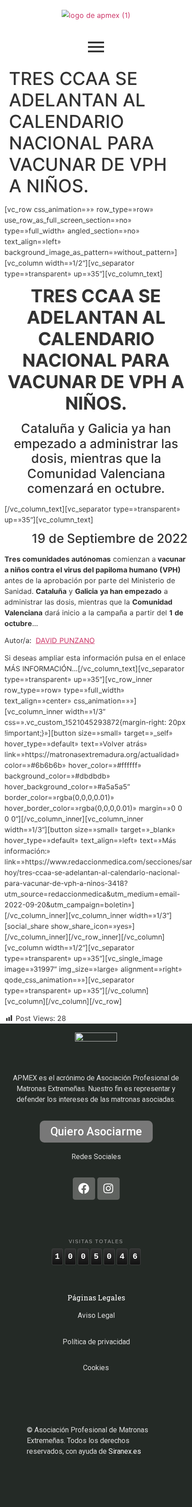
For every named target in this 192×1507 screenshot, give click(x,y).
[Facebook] (84, 1188)
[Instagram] (108, 1188)
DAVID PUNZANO (65, 640)
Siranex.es (125, 1451)
